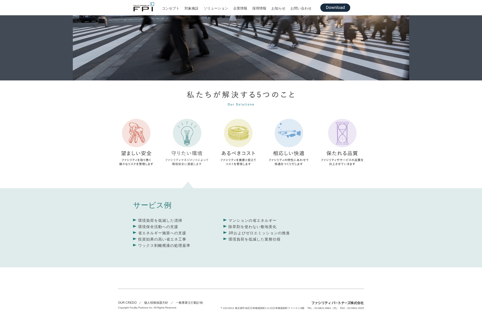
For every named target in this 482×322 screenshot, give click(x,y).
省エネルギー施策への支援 (162, 233)
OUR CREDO (127, 302)
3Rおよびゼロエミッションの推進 (259, 233)
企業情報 (240, 8)
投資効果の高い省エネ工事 (162, 239)
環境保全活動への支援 (158, 227)
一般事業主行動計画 (189, 302)
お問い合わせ (301, 8)
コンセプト (170, 8)
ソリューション (216, 8)
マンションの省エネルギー (252, 220)
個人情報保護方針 (156, 302)
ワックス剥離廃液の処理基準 (164, 245)
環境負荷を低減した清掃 (160, 220)
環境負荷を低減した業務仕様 (254, 239)
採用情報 (259, 8)
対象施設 (192, 8)
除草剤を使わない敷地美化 (252, 227)
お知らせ (278, 8)
